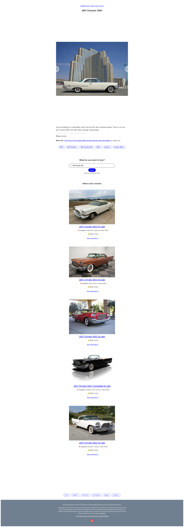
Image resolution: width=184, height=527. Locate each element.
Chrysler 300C (118, 147)
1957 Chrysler (71, 147)
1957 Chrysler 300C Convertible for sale (92, 386)
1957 (61, 147)
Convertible (96, 495)
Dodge (106, 495)
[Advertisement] (92, 27)
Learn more (102, 513)
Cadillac (74, 495)
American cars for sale (92, 6)
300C (98, 147)
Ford (66, 495)
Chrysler (107, 147)
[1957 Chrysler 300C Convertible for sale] (92, 383)
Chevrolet (85, 495)
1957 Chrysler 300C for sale (92, 226)
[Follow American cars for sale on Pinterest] (92, 521)
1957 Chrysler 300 (86, 147)
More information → (93, 238)
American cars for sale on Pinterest (99, 516)
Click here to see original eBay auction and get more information (87, 140)
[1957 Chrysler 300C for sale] (92, 224)
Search (92, 170)
